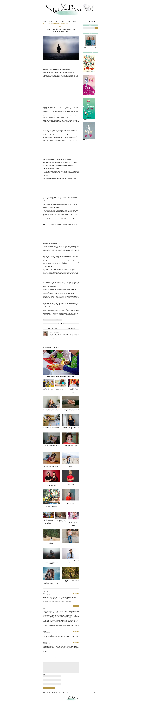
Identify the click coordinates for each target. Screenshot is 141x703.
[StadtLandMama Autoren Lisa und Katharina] (90, 40)
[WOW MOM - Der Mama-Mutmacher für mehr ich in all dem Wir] (89, 108)
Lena (43, 631)
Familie (50, 21)
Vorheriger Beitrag (52, 328)
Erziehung (48, 23)
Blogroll (64, 692)
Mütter (68, 21)
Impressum (49, 692)
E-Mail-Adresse (45, 678)
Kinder (57, 21)
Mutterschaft (49, 319)
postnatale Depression (57, 319)
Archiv (68, 692)
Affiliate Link (85, 96)
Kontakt (74, 21)
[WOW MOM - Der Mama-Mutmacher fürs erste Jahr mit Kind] (89, 130)
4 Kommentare (63, 33)
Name (44, 674)
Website (44, 682)
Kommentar (45, 661)
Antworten (76, 593)
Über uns (59, 692)
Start (43, 23)
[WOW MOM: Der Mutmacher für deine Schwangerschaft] (89, 85)
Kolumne (44, 21)
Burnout (44, 319)
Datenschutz (54, 692)
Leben (63, 21)
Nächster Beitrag (70, 328)
